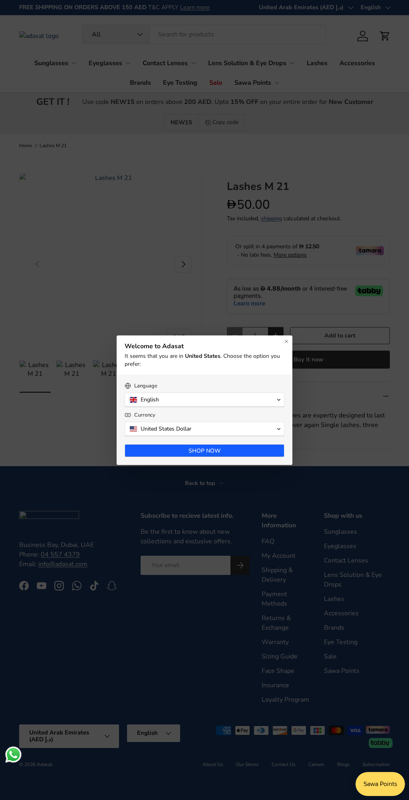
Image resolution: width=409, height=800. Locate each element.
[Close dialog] (286, 341)
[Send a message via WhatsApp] (13, 754)
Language (145, 386)
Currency (144, 415)
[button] (204, 400)
